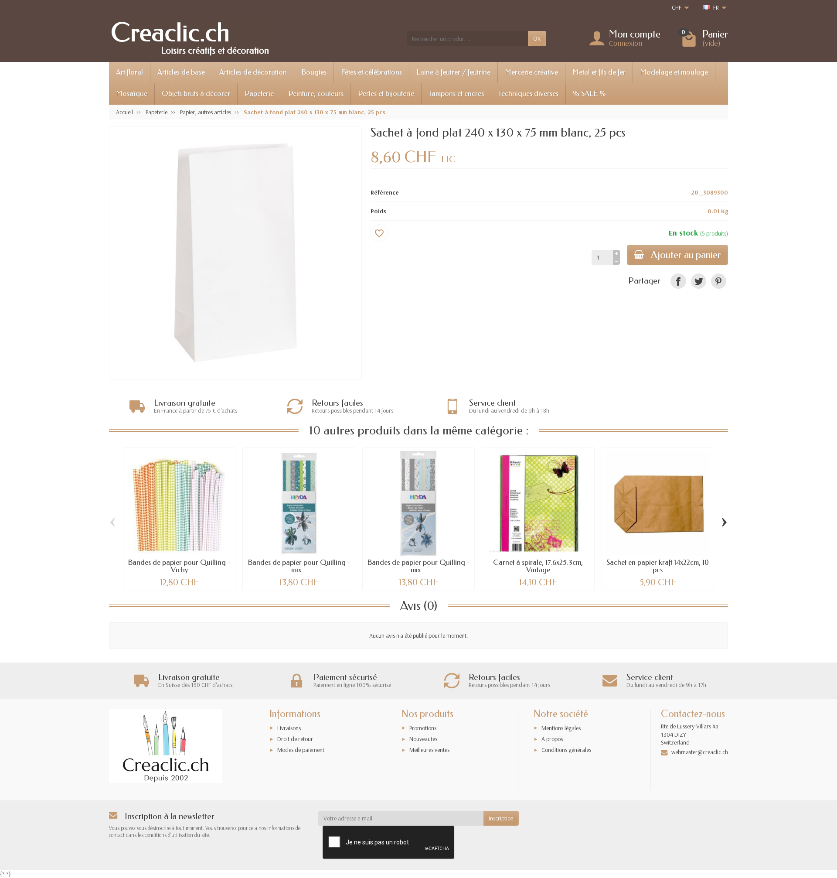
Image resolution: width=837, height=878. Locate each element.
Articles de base (181, 72)
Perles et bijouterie (386, 93)
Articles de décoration (253, 72)
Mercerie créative (531, 72)
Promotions (422, 728)
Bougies (314, 72)
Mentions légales (561, 728)
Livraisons (289, 728)
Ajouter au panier (686, 255)
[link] (678, 281)
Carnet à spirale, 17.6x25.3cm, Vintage (538, 566)
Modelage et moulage (674, 72)
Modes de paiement (300, 750)
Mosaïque (131, 93)
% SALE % (589, 93)
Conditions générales (566, 750)
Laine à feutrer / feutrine (453, 72)
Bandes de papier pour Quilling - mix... (299, 566)
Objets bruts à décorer (196, 93)
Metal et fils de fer (599, 72)
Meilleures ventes (429, 750)
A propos (552, 739)
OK (537, 38)
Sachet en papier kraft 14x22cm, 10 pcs (657, 566)
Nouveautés (423, 739)
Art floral (129, 72)
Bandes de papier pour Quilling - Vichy (179, 566)
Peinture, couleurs (316, 93)
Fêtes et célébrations (371, 72)
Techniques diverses (528, 93)
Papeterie (259, 93)
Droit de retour (295, 739)
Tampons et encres (456, 93)
